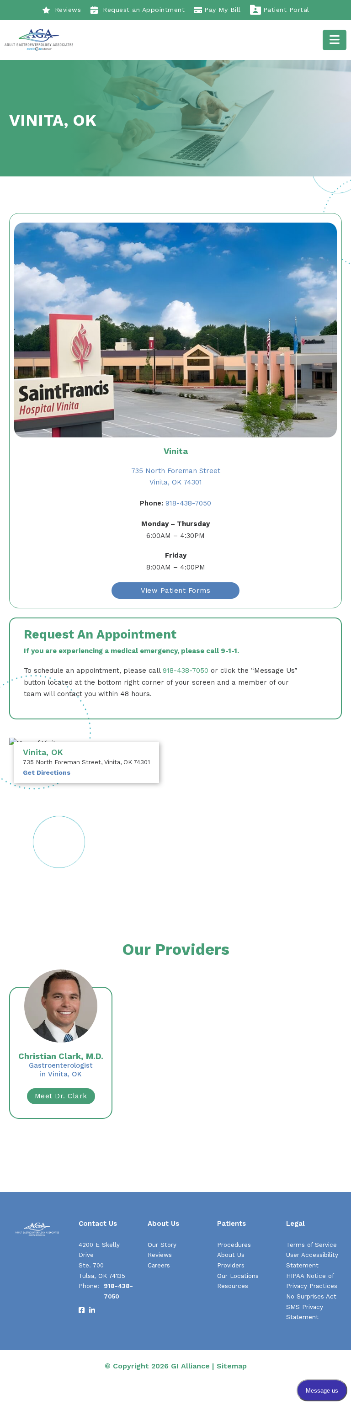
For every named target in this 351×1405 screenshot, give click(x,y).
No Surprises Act (311, 1296)
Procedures (234, 1244)
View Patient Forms (175, 590)
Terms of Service (311, 1244)
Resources (232, 1286)
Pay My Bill (222, 9)
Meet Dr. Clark (61, 1096)
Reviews (68, 9)
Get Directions (46, 772)
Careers (159, 1265)
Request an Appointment (144, 9)
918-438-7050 (175, 503)
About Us (231, 1254)
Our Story (162, 1244)
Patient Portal (286, 9)
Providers (231, 1265)
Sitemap (232, 1366)
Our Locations (238, 1275)
